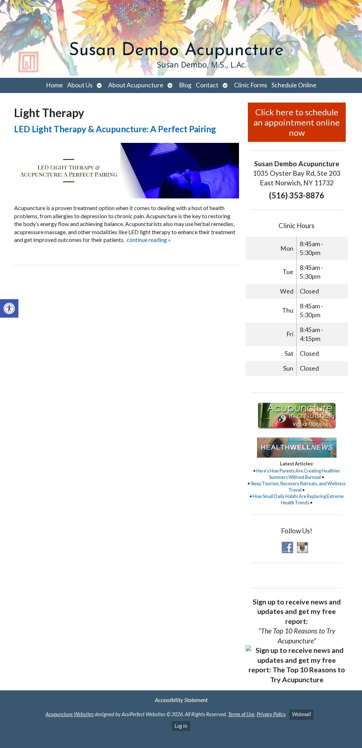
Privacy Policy (271, 714)
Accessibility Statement (181, 699)
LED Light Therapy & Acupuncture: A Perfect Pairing (115, 129)
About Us (80, 85)
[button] (9, 308)
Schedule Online (294, 85)
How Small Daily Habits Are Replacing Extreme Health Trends (298, 499)
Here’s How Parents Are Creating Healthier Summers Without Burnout (298, 474)
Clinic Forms (250, 85)
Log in (181, 726)
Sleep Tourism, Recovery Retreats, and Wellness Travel (298, 487)
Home (54, 85)
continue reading (149, 239)
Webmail (301, 714)
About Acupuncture (135, 85)
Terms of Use (241, 714)
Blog (185, 85)
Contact (207, 85)
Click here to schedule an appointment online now (296, 122)
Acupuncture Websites (70, 714)
